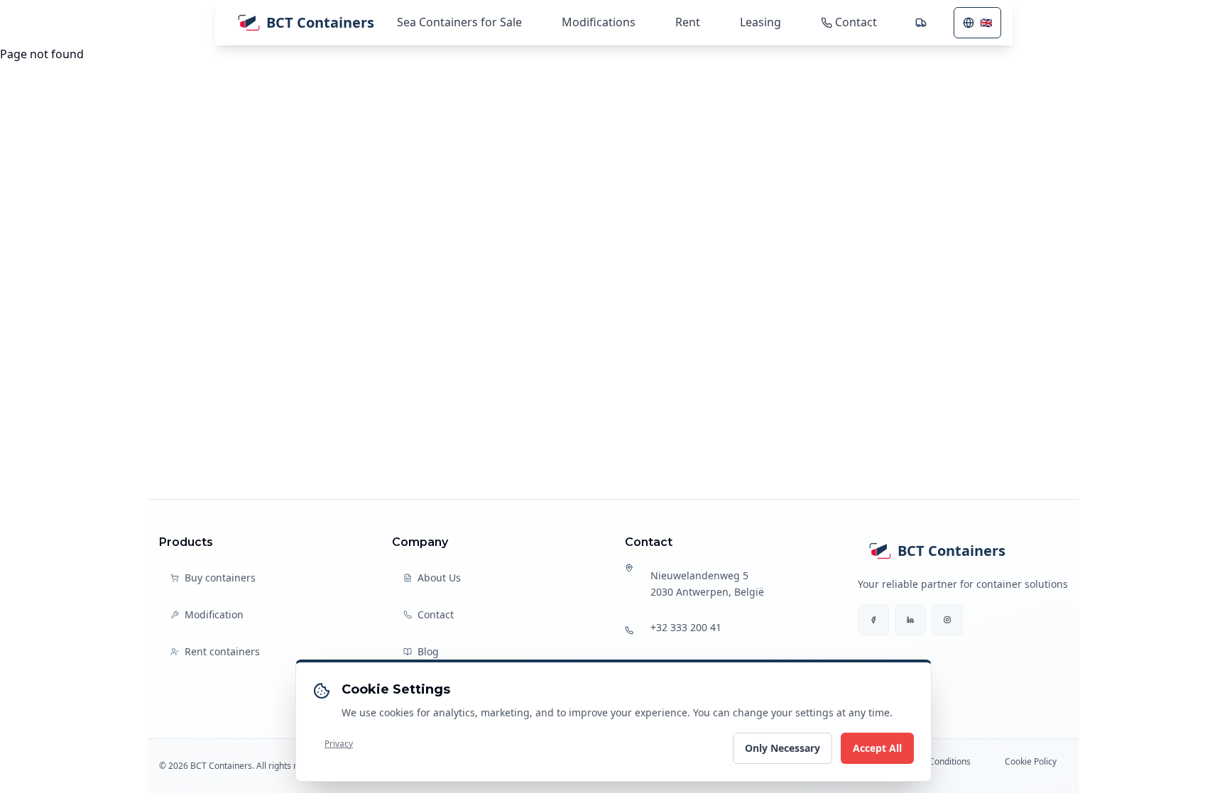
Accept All (877, 748)
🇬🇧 (986, 22)
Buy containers (220, 577)
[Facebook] (873, 619)
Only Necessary (782, 748)
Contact (436, 614)
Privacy (339, 744)
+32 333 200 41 (685, 627)
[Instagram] (947, 619)
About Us (439, 577)
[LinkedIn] (910, 619)
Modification (214, 614)
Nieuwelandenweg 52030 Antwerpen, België (707, 583)
